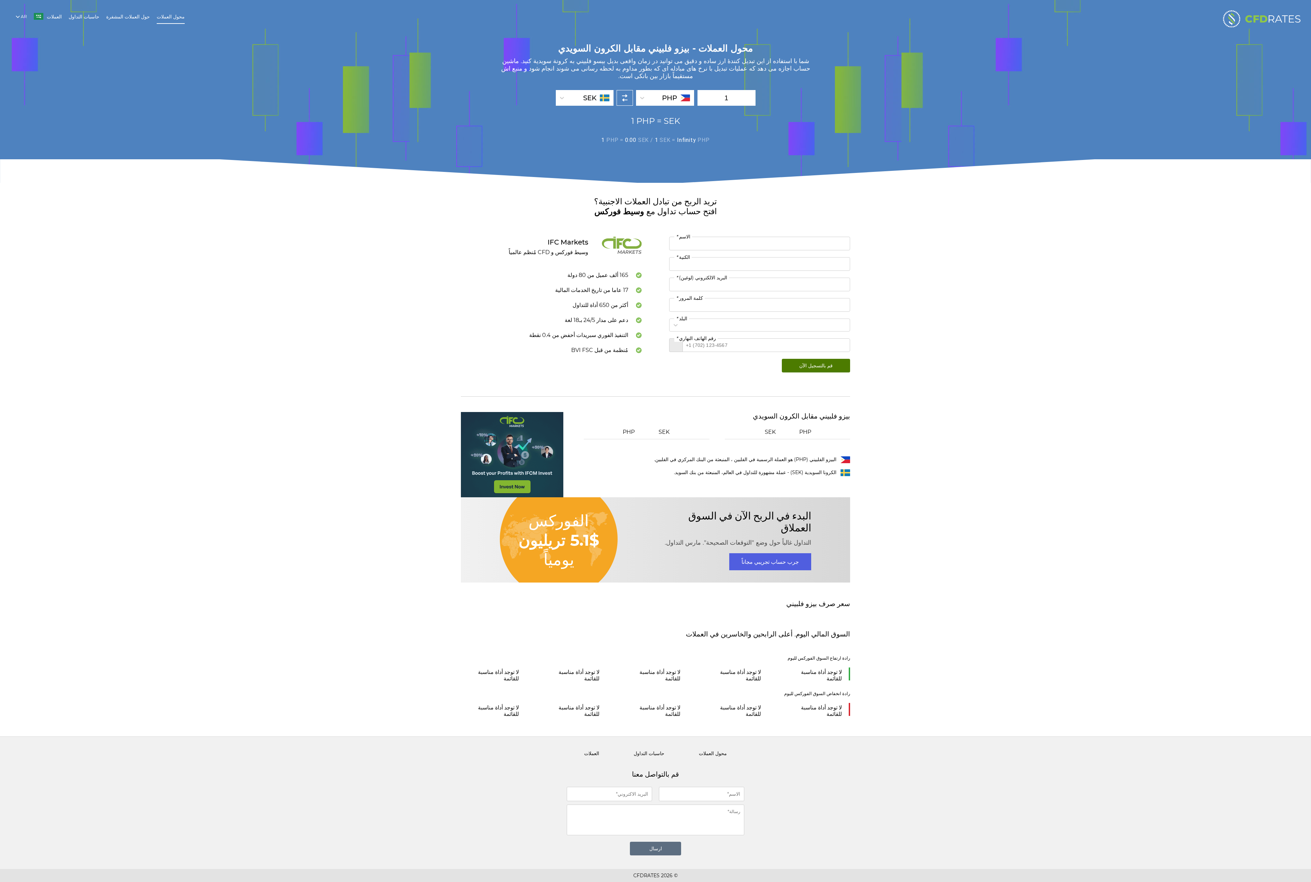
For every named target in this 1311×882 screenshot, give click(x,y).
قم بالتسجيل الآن (816, 365)
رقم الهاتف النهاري (696, 338)
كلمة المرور (689, 298)
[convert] (625, 97)
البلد (681, 318)
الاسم (683, 237)
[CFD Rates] (1262, 18)
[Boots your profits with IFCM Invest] (512, 454)
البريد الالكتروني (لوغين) (701, 278)
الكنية (683, 257)
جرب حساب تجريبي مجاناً (770, 562)
